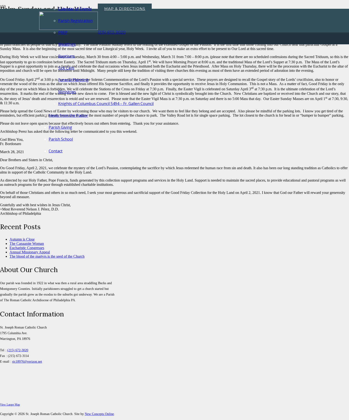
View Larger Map (10, 404)
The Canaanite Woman (26, 244)
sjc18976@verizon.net (27, 361)
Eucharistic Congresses (26, 248)
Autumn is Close (22, 239)
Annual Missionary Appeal (29, 252)
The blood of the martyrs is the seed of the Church (47, 256)
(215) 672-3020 (17, 350)
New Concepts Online (99, 414)
